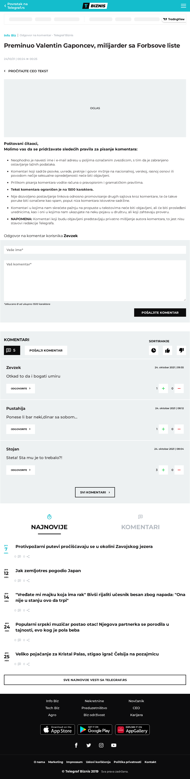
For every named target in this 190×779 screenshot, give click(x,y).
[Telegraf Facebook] (76, 745)
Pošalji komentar (46, 350)
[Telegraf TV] (113, 745)
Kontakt (150, 762)
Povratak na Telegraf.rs (17, 6)
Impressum (74, 762)
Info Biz (10, 35)
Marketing (55, 762)
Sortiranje (159, 341)
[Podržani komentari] (167, 350)
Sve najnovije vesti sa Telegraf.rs (95, 680)
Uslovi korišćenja (98, 762)
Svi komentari (95, 492)
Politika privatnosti (127, 762)
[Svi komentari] (153, 350)
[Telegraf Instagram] (101, 745)
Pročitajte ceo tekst (26, 70)
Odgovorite (20, 388)
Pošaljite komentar (160, 312)
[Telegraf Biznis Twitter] (88, 745)
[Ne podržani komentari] (181, 350)
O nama (39, 762)
